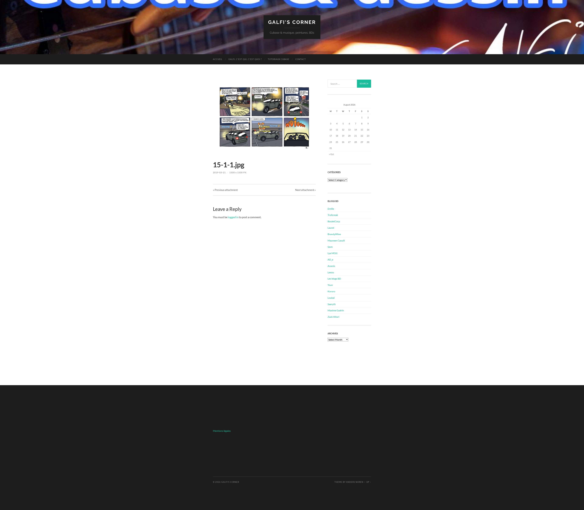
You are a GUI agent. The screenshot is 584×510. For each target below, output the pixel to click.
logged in (233, 217)
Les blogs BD (334, 278)
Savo (330, 246)
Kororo (331, 291)
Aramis (331, 265)
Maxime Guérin (336, 310)
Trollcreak (333, 214)
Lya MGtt (332, 253)
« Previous (225, 190)
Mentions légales (222, 430)
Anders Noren (354, 482)
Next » (305, 190)
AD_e (330, 259)
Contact (300, 59)
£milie (331, 208)
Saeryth (332, 304)
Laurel (331, 227)
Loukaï (331, 297)
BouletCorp (334, 221)
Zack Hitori (333, 316)
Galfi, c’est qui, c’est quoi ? (245, 59)
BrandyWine (334, 234)
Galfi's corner (292, 22)
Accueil (217, 59)
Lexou (331, 272)
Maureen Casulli (336, 240)
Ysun (330, 284)
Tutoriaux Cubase (278, 59)
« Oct (331, 154)
